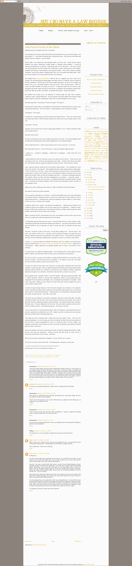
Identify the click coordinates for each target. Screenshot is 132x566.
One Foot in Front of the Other (96, 187)
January (90, 205)
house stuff (92, 144)
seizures (48, 357)
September (91, 184)
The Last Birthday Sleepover (96, 189)
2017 (88, 175)
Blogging (97, 134)
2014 (88, 210)
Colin (91, 138)
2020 (88, 172)
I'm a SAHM (95, 146)
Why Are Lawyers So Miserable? (96, 79)
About (50, 31)
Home (41, 31)
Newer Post (28, 541)
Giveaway (93, 142)
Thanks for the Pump (96, 90)
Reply (31, 379)
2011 (88, 218)
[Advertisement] (66, 37)
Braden (105, 133)
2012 (88, 215)
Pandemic (96, 155)
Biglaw (90, 134)
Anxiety (99, 131)
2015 (88, 208)
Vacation (55, 357)
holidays (86, 144)
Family (106, 140)
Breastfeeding (88, 136)
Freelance (87, 142)
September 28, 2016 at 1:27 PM (46, 366)
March (90, 200)
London (94, 148)
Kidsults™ (90, 148)
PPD (91, 157)
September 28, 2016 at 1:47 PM (45, 384)
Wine (97, 161)
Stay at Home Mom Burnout (96, 94)
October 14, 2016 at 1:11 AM (41, 440)
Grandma (106, 142)
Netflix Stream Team (97, 150)
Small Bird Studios (89, 564)
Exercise (100, 140)
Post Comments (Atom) (39, 545)
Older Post (78, 541)
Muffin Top (100, 148)
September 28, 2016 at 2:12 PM (46, 393)
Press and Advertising (68, 31)
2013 (88, 213)
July (89, 192)
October (90, 182)
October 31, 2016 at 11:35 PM (40, 453)
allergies (94, 131)
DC (85, 140)
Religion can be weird (94, 158)
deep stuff (35, 357)
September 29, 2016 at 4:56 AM (46, 409)
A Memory (87, 131)
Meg (30, 440)
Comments (90, 110)
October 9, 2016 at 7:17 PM (45, 420)
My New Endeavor (96, 83)
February (91, 202)
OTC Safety (99, 153)
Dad (107, 138)
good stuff (99, 142)
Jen (30, 453)
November (91, 179)
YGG (100, 161)
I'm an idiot (104, 146)
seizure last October (43, 78)
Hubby (42, 357)
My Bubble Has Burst (96, 87)
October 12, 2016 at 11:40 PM (42, 431)
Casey (97, 136)
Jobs (85, 148)
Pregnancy (97, 157)
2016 (88, 177)
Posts (88, 106)
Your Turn (88, 31)
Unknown (32, 384)
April (89, 197)
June (89, 195)
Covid (95, 138)
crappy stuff (101, 138)
